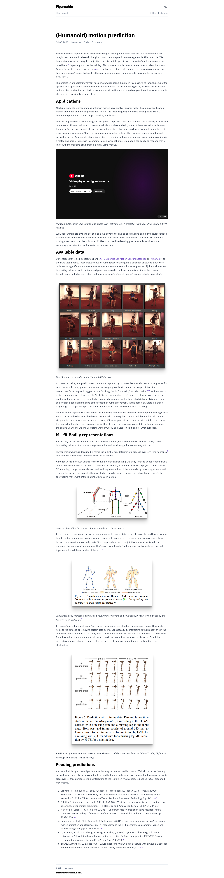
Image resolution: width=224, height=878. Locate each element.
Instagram (163, 13)
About (65, 13)
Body (86, 42)
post (97, 69)
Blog (58, 13)
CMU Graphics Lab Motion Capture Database (123, 258)
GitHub (153, 13)
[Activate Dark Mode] (165, 6)
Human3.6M (156, 258)
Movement (76, 42)
